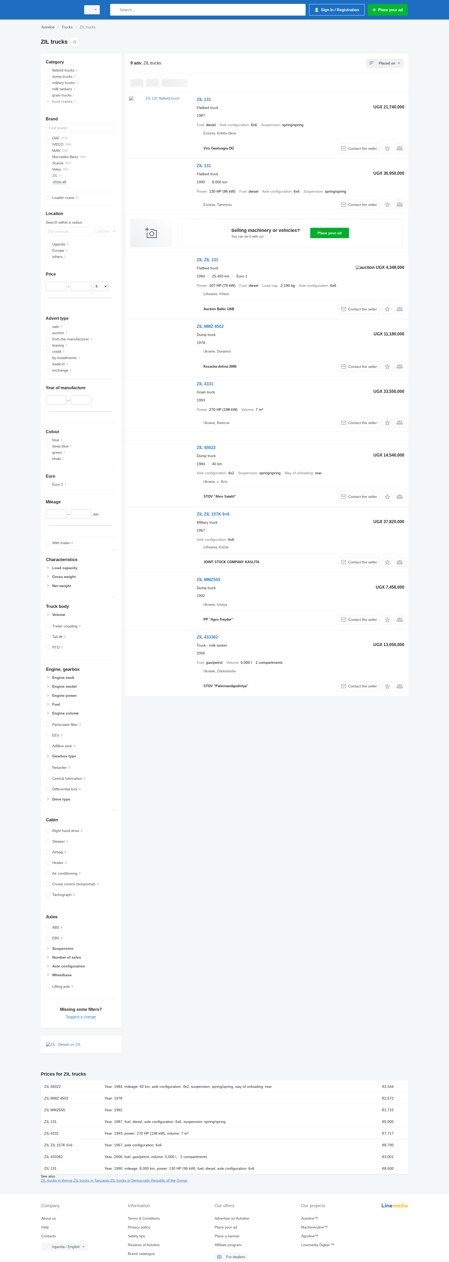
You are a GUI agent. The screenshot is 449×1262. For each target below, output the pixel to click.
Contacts (48, 1236)
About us (48, 1218)
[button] (387, 148)
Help (45, 1227)
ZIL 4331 (205, 384)
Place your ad (330, 233)
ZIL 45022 (206, 447)
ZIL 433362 (207, 637)
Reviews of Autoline (144, 1245)
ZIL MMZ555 (208, 579)
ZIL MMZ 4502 (210, 326)
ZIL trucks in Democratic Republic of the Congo (149, 1180)
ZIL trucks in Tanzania (91, 1180)
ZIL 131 (204, 99)
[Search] (115, 9)
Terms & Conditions (144, 1218)
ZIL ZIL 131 (207, 260)
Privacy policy (139, 1227)
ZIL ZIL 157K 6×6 (213, 514)
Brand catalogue (141, 1254)
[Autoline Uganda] (59, 9)
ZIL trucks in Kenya (57, 1180)
